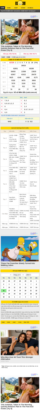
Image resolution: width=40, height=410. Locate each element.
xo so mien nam (21, 366)
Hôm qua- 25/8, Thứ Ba (10, 54)
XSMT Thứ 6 (33, 182)
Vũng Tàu (22, 150)
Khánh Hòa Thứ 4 (34, 157)
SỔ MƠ (23, 8)
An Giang (22, 171)
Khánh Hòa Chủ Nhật (34, 211)
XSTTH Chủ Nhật (33, 217)
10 (9, 287)
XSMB (2, 8)
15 (36, 287)
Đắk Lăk (32, 149)
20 (25, 290)
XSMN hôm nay (24, 223)
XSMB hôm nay (13, 223)
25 (3, 281)
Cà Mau (22, 136)
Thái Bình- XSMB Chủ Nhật (13, 210)
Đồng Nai (22, 158)
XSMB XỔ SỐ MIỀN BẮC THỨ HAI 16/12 (20, 59)
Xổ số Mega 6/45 (14, 161)
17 (9, 290)
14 (31, 287)
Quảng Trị (32, 173)
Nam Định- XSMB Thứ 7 (12, 198)
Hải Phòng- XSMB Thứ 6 (12, 177)
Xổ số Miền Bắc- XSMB (13, 149)
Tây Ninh (22, 173)
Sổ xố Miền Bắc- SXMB (13, 168)
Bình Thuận (23, 169)
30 (31, 281)
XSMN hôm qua (24, 227)
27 (14, 281)
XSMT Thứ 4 (33, 164)
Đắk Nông (33, 195)
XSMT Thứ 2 (33, 135)
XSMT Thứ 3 (33, 146)
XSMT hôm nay (34, 223)
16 (3, 290)
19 (20, 290)
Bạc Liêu (22, 148)
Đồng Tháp (23, 134)
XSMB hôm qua (13, 227)
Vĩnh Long (22, 187)
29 (25, 281)
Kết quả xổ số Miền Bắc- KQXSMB (13, 182)
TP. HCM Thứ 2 (24, 140)
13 (25, 287)
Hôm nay (4, 224)
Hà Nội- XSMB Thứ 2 (13, 136)
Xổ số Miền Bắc (13, 212)
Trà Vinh (22, 183)
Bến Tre (22, 147)
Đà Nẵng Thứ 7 (34, 201)
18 (14, 290)
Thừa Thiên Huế (34, 137)
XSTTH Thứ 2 (34, 139)
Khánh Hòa (33, 154)
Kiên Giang (23, 214)
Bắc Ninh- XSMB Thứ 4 (14, 158)
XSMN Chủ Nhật (24, 211)
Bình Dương (23, 185)
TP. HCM (22, 138)
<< (10, 275)
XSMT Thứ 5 (33, 167)
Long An (22, 198)
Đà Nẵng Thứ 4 (34, 162)
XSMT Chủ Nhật (34, 220)
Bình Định (32, 171)
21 (31, 290)
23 (3, 293)
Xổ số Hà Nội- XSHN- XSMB (13, 154)
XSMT (16, 8)
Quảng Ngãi (33, 197)
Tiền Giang (23, 216)
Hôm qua (4, 227)
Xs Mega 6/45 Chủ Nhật (13, 217)
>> (23, 275)
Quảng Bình (33, 169)
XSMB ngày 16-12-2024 (18, 57)
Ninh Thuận (33, 186)
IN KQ (19, 322)
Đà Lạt (21, 212)
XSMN (9, 8)
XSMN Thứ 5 (23, 167)
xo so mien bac (30, 366)
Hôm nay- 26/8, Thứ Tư (30, 54)
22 (36, 290)
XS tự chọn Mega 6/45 (12, 187)
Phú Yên (32, 141)
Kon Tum (32, 207)
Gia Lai (32, 184)
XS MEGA (30, 8)
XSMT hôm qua (34, 227)
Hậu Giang (23, 196)
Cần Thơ (22, 160)
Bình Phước (23, 194)
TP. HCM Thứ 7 (24, 202)
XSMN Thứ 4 (23, 156)
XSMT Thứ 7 (33, 203)
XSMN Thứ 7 (23, 204)
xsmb (14, 366)
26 (9, 281)
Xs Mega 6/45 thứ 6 (13, 191)
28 (20, 281)
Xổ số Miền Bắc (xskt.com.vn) (25, 92)
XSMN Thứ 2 (23, 142)
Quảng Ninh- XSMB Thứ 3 (12, 146)
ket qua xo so (8, 366)
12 (20, 287)
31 (9, 297)
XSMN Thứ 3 (23, 145)
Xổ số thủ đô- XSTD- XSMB (13, 140)
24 (9, 293)
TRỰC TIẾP (26, 322)
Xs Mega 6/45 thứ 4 (13, 164)
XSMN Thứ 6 (23, 181)
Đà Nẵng (32, 160)
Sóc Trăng (22, 162)
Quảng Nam (33, 148)
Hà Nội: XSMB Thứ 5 (13, 172)
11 (14, 287)
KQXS (3, 57)
